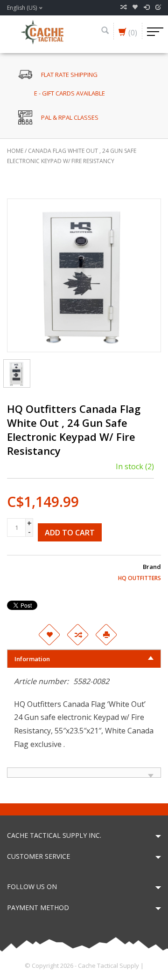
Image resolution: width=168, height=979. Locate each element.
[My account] (146, 7)
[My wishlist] (135, 7)
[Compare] (123, 7)
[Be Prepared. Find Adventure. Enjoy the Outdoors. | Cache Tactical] (42, 31)
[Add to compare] (77, 634)
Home (15, 151)
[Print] (106, 634)
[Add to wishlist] (49, 634)
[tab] (84, 659)
